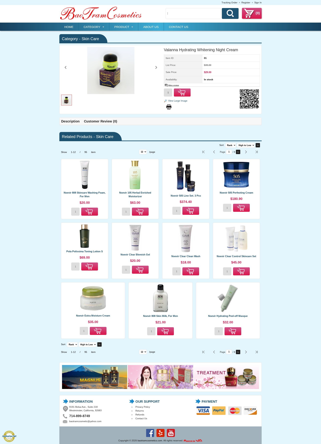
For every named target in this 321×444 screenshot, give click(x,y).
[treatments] (226, 388)
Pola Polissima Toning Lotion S (84, 251)
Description (70, 121)
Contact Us (178, 27)
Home (68, 27)
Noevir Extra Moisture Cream (93, 315)
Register (245, 2)
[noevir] (160, 388)
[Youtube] (171, 437)
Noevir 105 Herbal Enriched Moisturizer (135, 194)
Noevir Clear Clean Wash (185, 256)
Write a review (173, 85)
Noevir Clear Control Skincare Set (236, 256)
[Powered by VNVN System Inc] (193, 440)
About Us (151, 27)
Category (92, 27)
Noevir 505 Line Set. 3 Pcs (186, 195)
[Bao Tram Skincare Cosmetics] (101, 19)
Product (121, 27)
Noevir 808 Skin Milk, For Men (160, 316)
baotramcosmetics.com (150, 440)
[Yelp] (160, 437)
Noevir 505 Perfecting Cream (236, 192)
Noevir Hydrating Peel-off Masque (228, 316)
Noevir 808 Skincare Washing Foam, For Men (84, 194)
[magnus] (94, 388)
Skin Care (90, 38)
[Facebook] (150, 437)
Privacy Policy (142, 407)
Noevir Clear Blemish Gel (135, 254)
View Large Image (177, 100)
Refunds (139, 414)
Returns (139, 410)
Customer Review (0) (100, 121)
